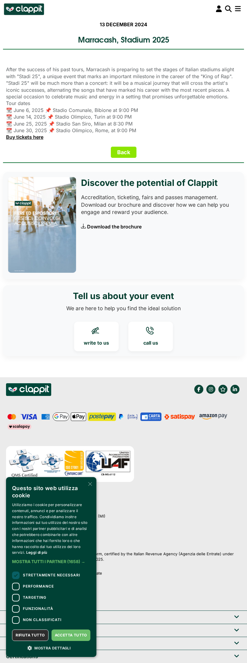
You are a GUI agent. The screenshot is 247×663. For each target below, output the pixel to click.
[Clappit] (28, 390)
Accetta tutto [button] (71, 635)
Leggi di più (36, 552)
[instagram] (210, 389)
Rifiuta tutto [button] (30, 635)
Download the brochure (114, 227)
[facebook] (198, 389)
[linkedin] (234, 389)
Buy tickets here (24, 137)
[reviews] (222, 389)
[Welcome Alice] (23, 9)
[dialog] (51, 567)
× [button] (89, 483)
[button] (51, 562)
